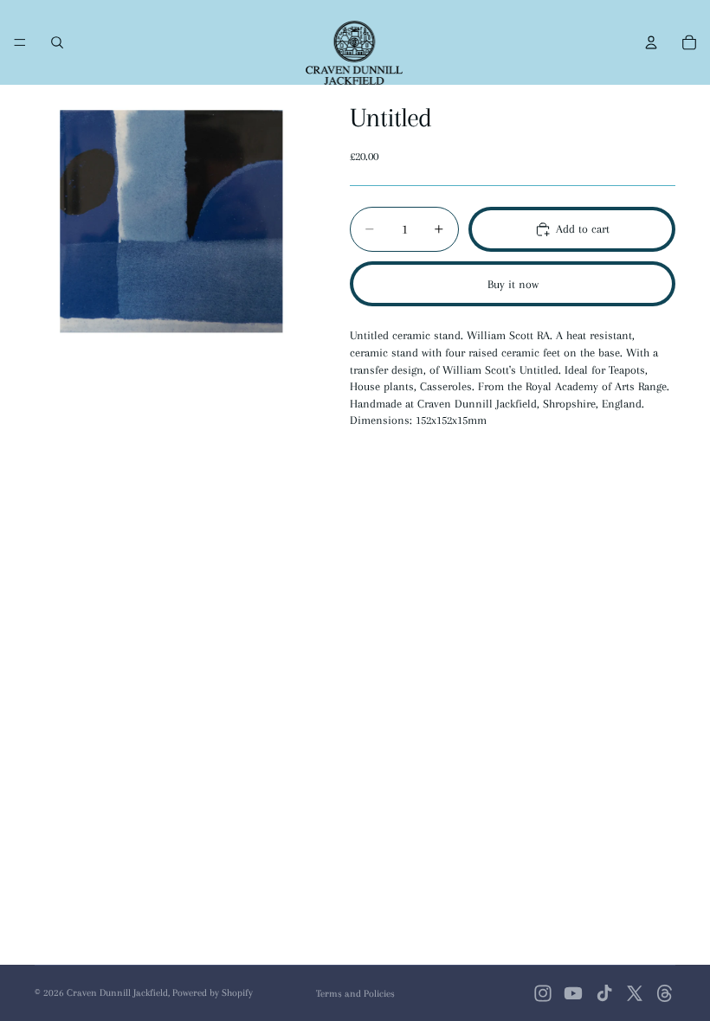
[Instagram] (542, 993)
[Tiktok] (604, 993)
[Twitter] (634, 993)
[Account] (651, 42)
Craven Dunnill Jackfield (117, 993)
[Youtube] (573, 993)
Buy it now (513, 284)
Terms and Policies (355, 993)
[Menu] (20, 42)
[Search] (57, 42)
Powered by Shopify (212, 993)
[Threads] (665, 993)
